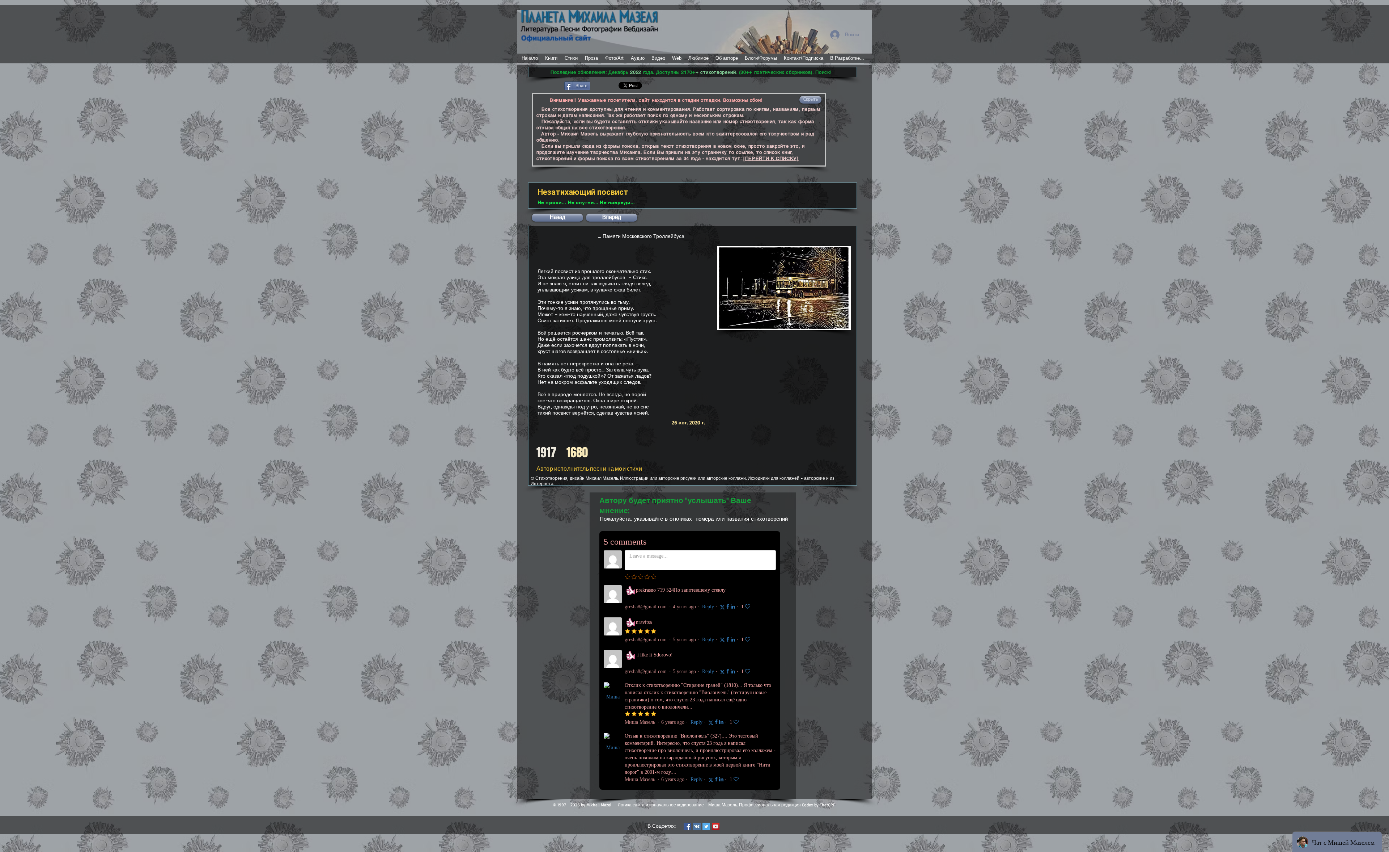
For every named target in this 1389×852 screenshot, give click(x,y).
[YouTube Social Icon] (715, 826)
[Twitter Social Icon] (706, 826)
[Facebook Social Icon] (687, 826)
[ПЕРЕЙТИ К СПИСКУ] (771, 158)
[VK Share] (613, 85)
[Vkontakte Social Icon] (697, 826)
